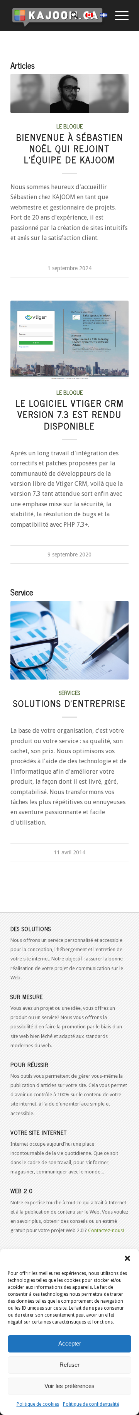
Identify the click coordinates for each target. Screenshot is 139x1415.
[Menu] (118, 15)
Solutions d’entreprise (69, 703)
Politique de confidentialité (91, 1404)
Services (69, 692)
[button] (127, 1258)
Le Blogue (69, 126)
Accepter (69, 1343)
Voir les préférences (69, 1386)
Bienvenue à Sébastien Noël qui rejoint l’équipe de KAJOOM (69, 148)
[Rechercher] (70, 15)
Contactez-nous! (106, 1230)
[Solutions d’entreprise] (69, 640)
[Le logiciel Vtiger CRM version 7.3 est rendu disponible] (69, 340)
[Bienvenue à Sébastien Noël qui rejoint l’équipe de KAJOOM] (69, 93)
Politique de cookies (38, 1404)
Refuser (69, 1364)
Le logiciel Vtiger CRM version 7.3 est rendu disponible (69, 414)
